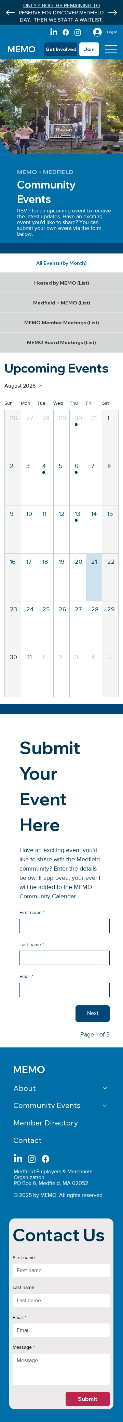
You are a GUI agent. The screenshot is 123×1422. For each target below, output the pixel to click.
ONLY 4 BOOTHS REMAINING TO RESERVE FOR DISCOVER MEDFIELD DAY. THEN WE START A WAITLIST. (61, 12)
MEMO (21, 49)
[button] (12, 434)
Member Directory (45, 1122)
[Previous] (10, 13)
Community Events (47, 1105)
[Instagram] (77, 32)
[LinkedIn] (54, 32)
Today (104, 385)
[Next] (112, 13)
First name (32, 912)
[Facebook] (66, 32)
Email (26, 976)
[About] (105, 1088)
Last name (31, 944)
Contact (27, 1140)
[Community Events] (105, 1105)
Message (24, 1347)
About (24, 1088)
